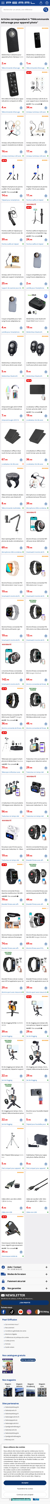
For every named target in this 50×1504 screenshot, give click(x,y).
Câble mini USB (7, 1212)
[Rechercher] (45, 9)
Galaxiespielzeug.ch (12, 1413)
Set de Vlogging (7, 1036)
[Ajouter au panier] (21, 64)
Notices (7, 1344)
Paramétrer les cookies (25, 1489)
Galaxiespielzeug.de (12, 1407)
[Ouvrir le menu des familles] (3, 3)
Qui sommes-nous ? (12, 1324)
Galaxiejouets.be (11, 1430)
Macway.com (9, 1440)
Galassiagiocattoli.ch (12, 1417)
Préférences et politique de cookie (17, 1337)
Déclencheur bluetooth (34, 332)
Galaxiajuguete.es (11, 1420)
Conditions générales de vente (15, 1331)
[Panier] (47, 3)
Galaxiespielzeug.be (12, 1433)
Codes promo (10, 1341)
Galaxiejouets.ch (11, 1410)
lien (24, 1461)
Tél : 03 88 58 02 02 (14, 1269)
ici (39, 1476)
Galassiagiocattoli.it (11, 1423)
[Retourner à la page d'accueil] (20, 3)
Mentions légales (11, 1334)
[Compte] (41, 3)
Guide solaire (9, 1347)
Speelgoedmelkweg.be (13, 1436)
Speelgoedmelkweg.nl (12, 1427)
